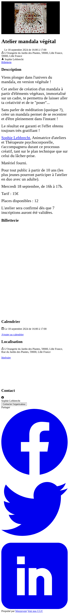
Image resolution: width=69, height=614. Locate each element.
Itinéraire (6, 357)
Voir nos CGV (35, 611)
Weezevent (21, 611)
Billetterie (6, 62)
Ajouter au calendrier (12, 334)
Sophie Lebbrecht (15, 138)
